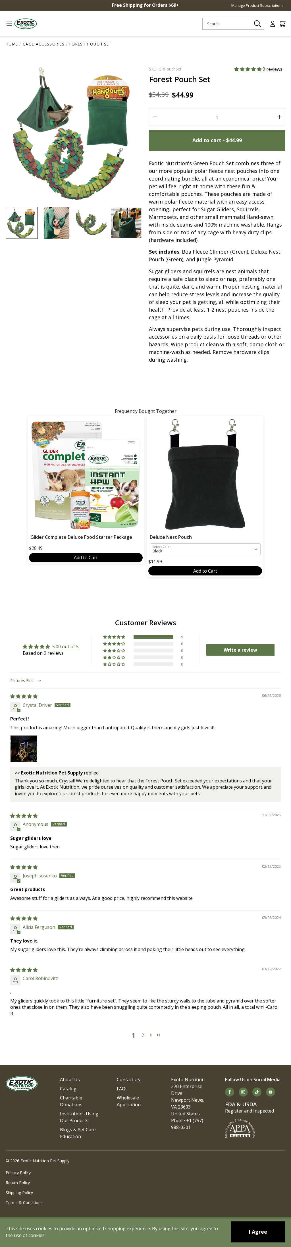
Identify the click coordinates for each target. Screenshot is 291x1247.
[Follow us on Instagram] (243, 1092)
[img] (24, 696)
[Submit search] (257, 24)
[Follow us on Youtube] (270, 1092)
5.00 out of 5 (65, 646)
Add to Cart (86, 557)
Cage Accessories (44, 44)
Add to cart (217, 140)
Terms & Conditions (24, 1202)
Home (12, 44)
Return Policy (18, 1182)
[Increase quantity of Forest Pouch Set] (279, 117)
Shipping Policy (19, 1192)
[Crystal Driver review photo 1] (24, 749)
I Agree (258, 1231)
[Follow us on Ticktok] (256, 1092)
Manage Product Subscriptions (257, 5)
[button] (248, 69)
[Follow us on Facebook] (229, 1092)
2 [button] (143, 1035)
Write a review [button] (240, 650)
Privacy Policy (18, 1172)
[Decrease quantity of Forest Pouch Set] (155, 117)
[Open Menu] (7, 23)
